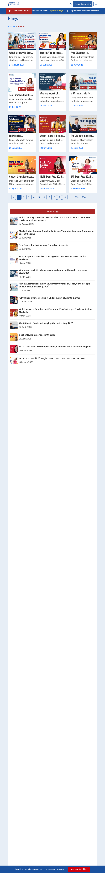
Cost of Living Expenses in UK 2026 (37, 335)
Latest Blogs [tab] (52, 211)
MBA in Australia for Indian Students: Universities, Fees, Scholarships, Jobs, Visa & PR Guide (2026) (54, 285)
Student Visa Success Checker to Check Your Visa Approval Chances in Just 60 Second (56, 232)
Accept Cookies (79, 869)
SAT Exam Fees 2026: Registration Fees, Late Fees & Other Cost (52, 358)
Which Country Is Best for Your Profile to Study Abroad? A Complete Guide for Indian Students (54, 219)
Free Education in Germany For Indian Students (43, 245)
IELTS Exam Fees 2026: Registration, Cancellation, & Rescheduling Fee (55, 346)
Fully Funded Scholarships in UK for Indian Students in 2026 (49, 298)
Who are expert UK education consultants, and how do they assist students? (53, 271)
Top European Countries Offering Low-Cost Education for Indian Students (52, 258)
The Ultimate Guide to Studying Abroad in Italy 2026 (46, 323)
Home (11, 26)
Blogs (21, 26)
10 (65, 197)
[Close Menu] (96, 4)
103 (76, 197)
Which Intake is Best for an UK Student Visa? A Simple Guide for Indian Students (55, 311)
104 (84, 197)
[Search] (71, 3)
